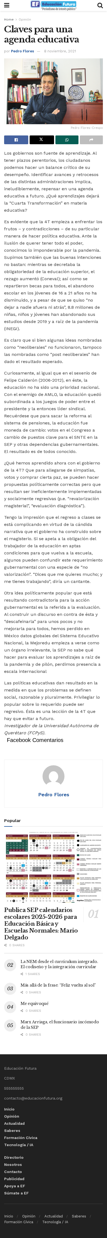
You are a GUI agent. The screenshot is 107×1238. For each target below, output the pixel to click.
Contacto (13, 1171)
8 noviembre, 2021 (60, 51)
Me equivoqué (35, 1003)
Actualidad (14, 1123)
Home (9, 19)
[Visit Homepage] (53, 5)
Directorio (14, 1157)
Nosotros (13, 1164)
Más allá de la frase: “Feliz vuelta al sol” (58, 985)
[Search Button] (100, 5)
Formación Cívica (20, 1137)
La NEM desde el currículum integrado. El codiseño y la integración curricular (59, 964)
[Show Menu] (6, 5)
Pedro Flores (22, 51)
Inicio (9, 1109)
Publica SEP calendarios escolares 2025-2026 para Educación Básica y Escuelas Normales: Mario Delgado (41, 924)
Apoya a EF (14, 1186)
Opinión (25, 19)
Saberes (12, 1130)
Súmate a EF (16, 1193)
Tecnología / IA (18, 1145)
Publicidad (14, 1179)
